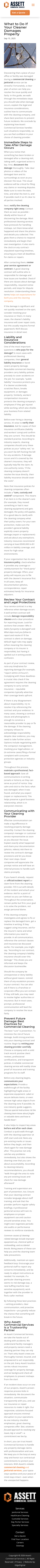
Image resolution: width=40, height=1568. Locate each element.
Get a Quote (18, 12)
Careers (20, 1542)
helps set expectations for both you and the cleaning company (20, 297)
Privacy (18, 1562)
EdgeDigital (20, 1565)
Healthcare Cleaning (20, 1515)
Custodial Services (20, 1518)
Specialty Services (20, 1525)
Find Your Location (20, 1539)
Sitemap (20, 1545)
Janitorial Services (20, 1512)
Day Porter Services (20, 1522)
